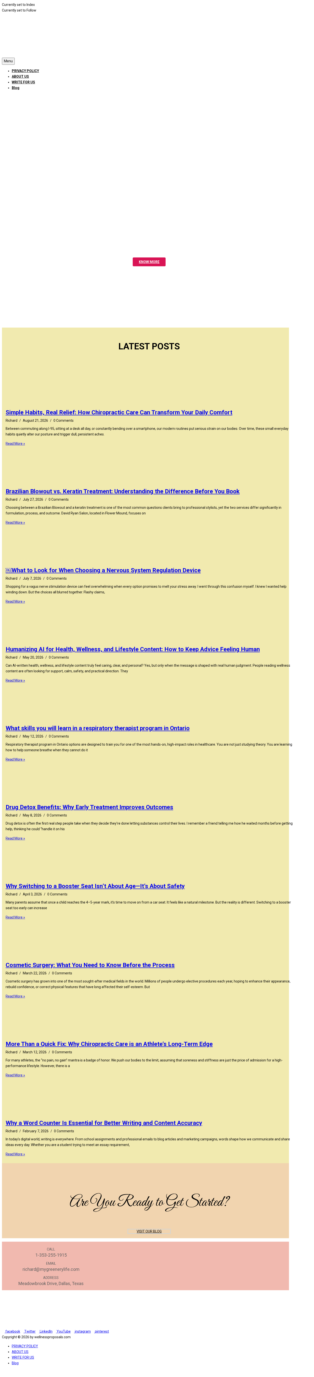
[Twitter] (6, 97)
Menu (8, 61)
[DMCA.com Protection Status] (145, 1326)
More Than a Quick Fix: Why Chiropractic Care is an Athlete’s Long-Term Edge (109, 1044)
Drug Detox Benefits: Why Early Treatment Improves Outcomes (89, 807)
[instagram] (17, 97)
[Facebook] (3, 97)
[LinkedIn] (10, 97)
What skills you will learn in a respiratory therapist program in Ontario (98, 728)
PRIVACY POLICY (25, 71)
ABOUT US (20, 76)
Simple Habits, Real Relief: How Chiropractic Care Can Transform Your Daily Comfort (119, 412)
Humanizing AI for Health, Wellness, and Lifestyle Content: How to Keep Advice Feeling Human (133, 649)
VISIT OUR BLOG (149, 1231)
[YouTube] (13, 97)
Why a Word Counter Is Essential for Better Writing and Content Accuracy (104, 1123)
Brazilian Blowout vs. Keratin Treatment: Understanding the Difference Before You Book (123, 491)
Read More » (15, 444)
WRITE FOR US (23, 82)
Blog (15, 88)
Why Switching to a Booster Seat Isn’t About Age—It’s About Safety (95, 886)
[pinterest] (20, 97)
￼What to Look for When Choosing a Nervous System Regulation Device (103, 570)
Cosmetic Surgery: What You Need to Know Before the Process (90, 965)
